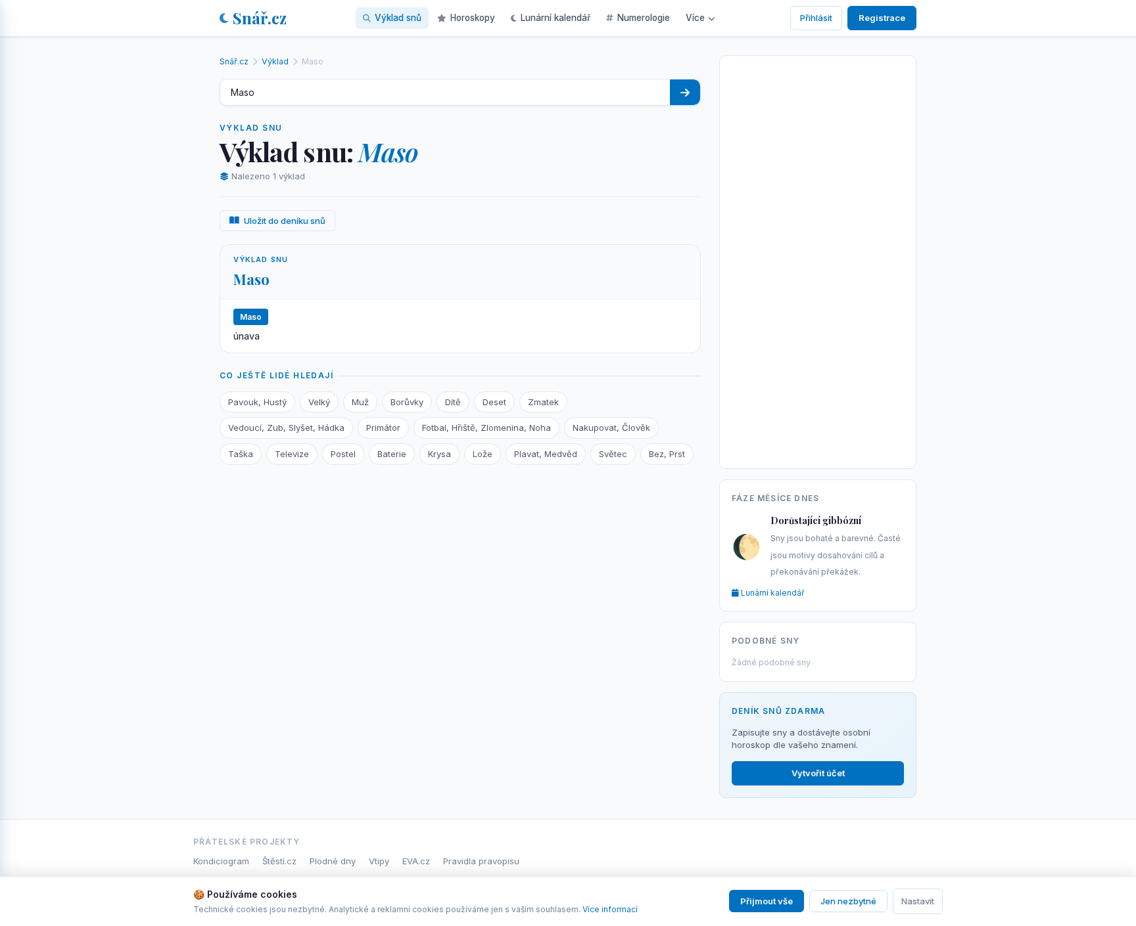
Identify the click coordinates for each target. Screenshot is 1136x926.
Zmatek (543, 402)
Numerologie (643, 17)
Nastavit (917, 901)
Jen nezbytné (848, 901)
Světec (613, 454)
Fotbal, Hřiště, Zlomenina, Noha (486, 427)
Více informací (610, 909)
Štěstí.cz (279, 861)
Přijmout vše (766, 901)
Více (695, 17)
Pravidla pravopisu (481, 861)
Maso (251, 279)
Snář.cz (260, 17)
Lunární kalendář (555, 17)
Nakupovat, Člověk (611, 427)
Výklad (275, 61)
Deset (494, 402)
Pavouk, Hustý (257, 402)
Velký (319, 402)
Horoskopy (472, 17)
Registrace (882, 17)
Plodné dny (333, 861)
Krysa (439, 454)
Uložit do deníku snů (284, 220)
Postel (343, 454)
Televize (292, 454)
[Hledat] (685, 92)
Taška (240, 454)
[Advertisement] (817, 259)
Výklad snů (398, 17)
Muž (360, 402)
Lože (482, 454)
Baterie (391, 454)
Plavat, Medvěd (545, 454)
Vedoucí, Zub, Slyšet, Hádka (286, 427)
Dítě (453, 402)
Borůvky (406, 402)
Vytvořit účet (818, 773)
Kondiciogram (221, 861)
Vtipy (379, 861)
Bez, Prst (667, 454)
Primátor (383, 427)
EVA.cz (416, 861)
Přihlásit (816, 17)
